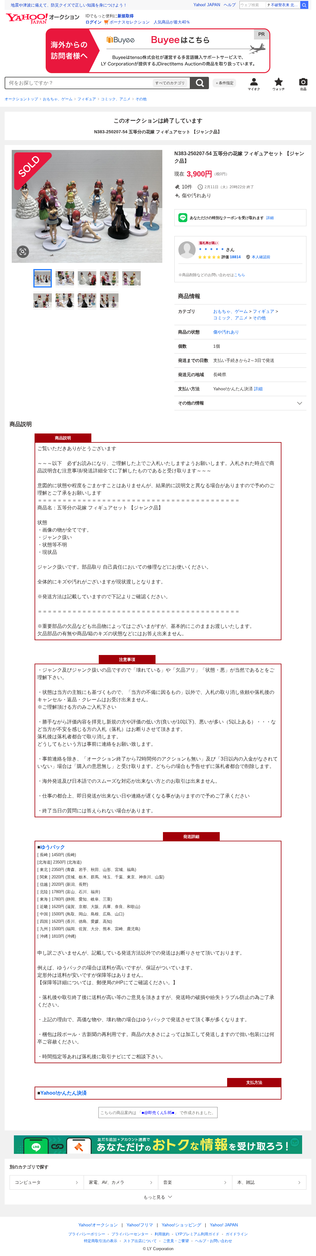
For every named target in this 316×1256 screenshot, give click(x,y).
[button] (240, 403)
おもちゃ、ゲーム (58, 99)
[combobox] (79, 83)
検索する (199, 83)
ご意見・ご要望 (176, 1241)
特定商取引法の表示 (100, 1241)
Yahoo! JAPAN (206, 4)
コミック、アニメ (116, 99)
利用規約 (162, 1234)
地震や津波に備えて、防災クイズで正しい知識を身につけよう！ (69, 5)
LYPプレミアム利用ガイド (197, 1234)
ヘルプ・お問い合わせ (213, 1241)
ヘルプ (230, 4)
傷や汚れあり (226, 332)
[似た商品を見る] (23, 252)
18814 (235, 257)
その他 (141, 99)
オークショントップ (21, 99)
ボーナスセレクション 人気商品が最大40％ (150, 22)
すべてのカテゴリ (170, 83)
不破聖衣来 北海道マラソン (285, 5)
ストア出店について (140, 1241)
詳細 (270, 218)
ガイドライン (237, 1234)
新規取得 (126, 16)
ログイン (93, 22)
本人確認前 (261, 257)
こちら (239, 275)
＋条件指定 (224, 83)
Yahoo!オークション (98, 1224)
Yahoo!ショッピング (181, 1224)
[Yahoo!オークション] (43, 15)
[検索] (304, 5)
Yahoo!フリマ (140, 1224)
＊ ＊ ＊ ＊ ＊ (211, 249)
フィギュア (86, 99)
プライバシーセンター (129, 1234)
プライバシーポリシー (86, 1234)
